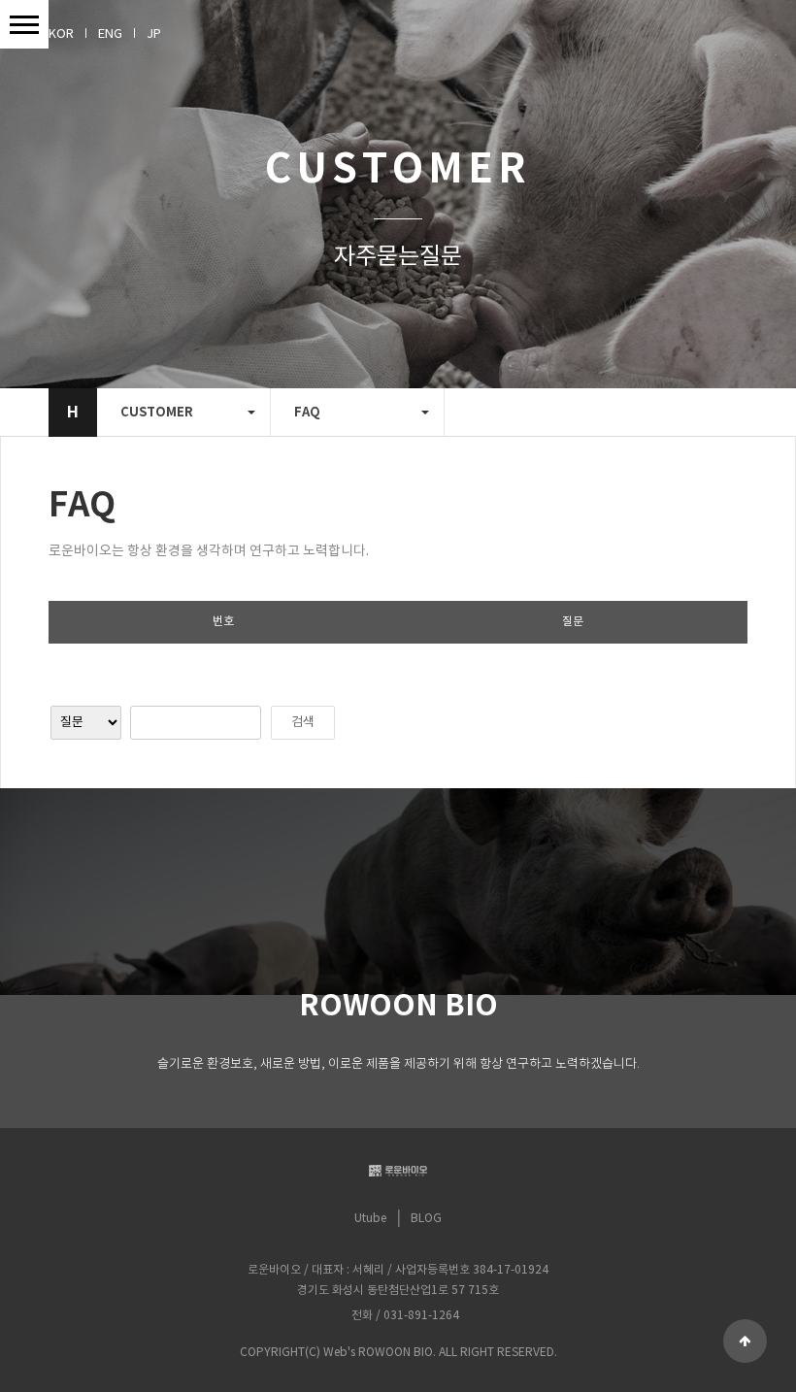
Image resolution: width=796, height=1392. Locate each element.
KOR (61, 34)
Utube (370, 1218)
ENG (110, 34)
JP (154, 34)
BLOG (426, 1218)
